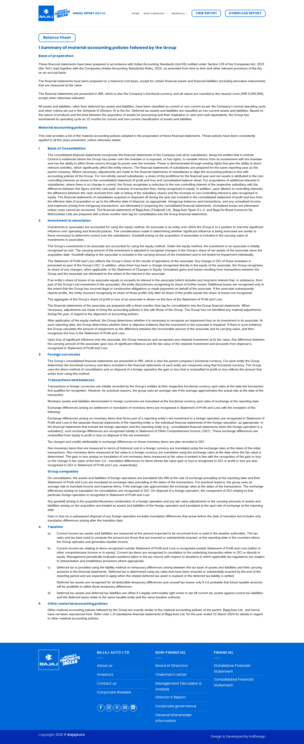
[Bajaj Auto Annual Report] (72, 13)
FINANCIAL (178, 13)
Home (136, 13)
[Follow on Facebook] (101, 708)
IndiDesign (257, 736)
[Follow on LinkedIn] (133, 708)
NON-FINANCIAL (154, 13)
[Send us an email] (125, 708)
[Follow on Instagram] (109, 708)
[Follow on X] (117, 708)
